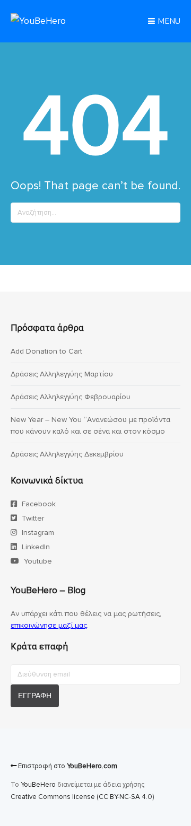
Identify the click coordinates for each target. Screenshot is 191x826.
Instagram (37, 532)
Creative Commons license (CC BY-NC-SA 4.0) (82, 797)
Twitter (32, 518)
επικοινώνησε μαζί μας (49, 625)
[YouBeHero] (38, 21)
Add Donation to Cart (46, 351)
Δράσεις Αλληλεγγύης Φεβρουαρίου (71, 396)
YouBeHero (38, 784)
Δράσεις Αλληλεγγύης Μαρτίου (62, 374)
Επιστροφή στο (66, 766)
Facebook (38, 503)
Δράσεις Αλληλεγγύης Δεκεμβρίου (67, 454)
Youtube (37, 561)
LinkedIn (35, 546)
